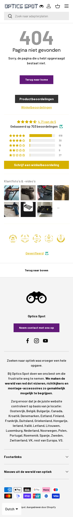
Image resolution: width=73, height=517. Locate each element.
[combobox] (36, 16)
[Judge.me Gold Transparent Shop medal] (37, 238)
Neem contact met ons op (36, 327)
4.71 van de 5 (47, 122)
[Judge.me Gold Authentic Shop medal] (25, 238)
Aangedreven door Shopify (41, 507)
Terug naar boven (36, 270)
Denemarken (30, 416)
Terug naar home (36, 79)
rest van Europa (45, 440)
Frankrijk (11, 421)
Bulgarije (43, 411)
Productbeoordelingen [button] (36, 99)
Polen (62, 430)
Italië (28, 425)
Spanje (45, 435)
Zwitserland (18, 440)
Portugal (16, 435)
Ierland (18, 425)
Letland (38, 425)
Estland (46, 416)
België (30, 411)
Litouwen (53, 425)
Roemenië (31, 435)
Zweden (57, 435)
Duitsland (26, 421)
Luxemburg (14, 430)
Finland (58, 416)
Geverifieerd (35, 253)
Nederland (31, 430)
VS (60, 440)
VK (31, 440)
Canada (56, 411)
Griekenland (43, 421)
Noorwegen (48, 430)
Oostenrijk (17, 411)
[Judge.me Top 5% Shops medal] (61, 238)
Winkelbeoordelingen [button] (36, 107)
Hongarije (60, 421)
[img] (36, 121)
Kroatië (14, 416)
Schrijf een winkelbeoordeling (36, 165)
